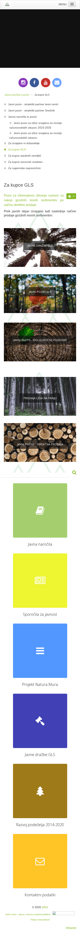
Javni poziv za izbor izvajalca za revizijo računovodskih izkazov (35, 135)
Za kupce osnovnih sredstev (25, 161)
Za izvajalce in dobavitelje (24, 143)
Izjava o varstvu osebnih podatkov (34, 914)
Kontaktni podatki (40, 894)
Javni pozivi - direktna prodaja (40, 444)
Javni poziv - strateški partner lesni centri (33, 104)
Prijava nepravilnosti (40, 919)
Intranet (71, 928)
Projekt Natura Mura (40, 684)
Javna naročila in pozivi (22, 116)
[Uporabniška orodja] (71, 196)
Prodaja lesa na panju (40, 398)
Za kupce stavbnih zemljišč (24, 155)
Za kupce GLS (17, 149)
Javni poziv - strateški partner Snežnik (31, 110)
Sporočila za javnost (40, 614)
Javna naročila (40, 544)
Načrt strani (11, 914)
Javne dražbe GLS (40, 245)
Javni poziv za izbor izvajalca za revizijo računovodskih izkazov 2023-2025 (35, 125)
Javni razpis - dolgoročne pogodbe (40, 340)
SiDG (45, 907)
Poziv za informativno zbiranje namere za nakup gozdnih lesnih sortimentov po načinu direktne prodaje (34, 200)
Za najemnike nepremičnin (24, 168)
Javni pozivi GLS (40, 292)
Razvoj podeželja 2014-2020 (40, 824)
